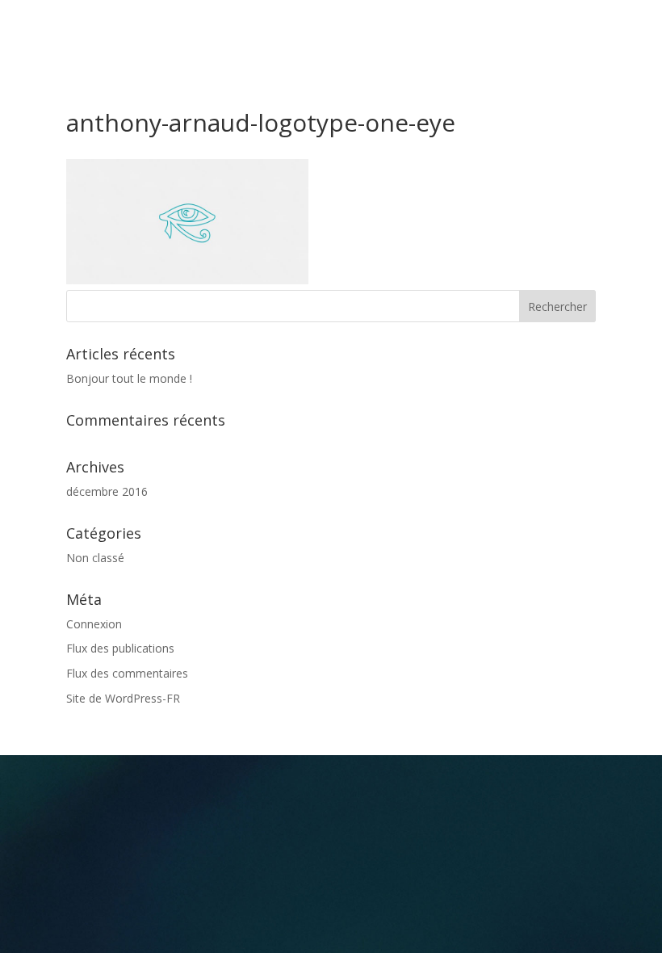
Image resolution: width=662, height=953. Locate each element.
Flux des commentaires (127, 673)
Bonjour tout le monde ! (129, 378)
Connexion (94, 624)
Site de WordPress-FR (123, 698)
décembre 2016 (107, 491)
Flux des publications (120, 648)
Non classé (95, 557)
